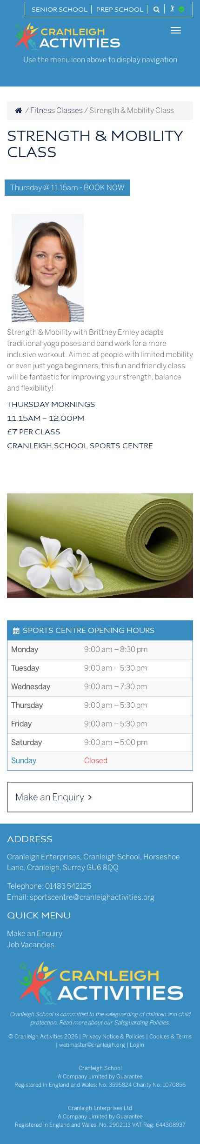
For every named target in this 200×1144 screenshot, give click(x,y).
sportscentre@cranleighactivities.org (92, 897)
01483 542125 (68, 886)
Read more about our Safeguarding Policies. (114, 1022)
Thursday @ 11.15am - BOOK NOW (67, 187)
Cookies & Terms (170, 1036)
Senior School (59, 10)
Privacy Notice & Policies (113, 1036)
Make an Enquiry (50, 797)
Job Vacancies (30, 944)
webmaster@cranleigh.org (92, 1045)
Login (137, 1045)
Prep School (119, 10)
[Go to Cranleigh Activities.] (19, 110)
